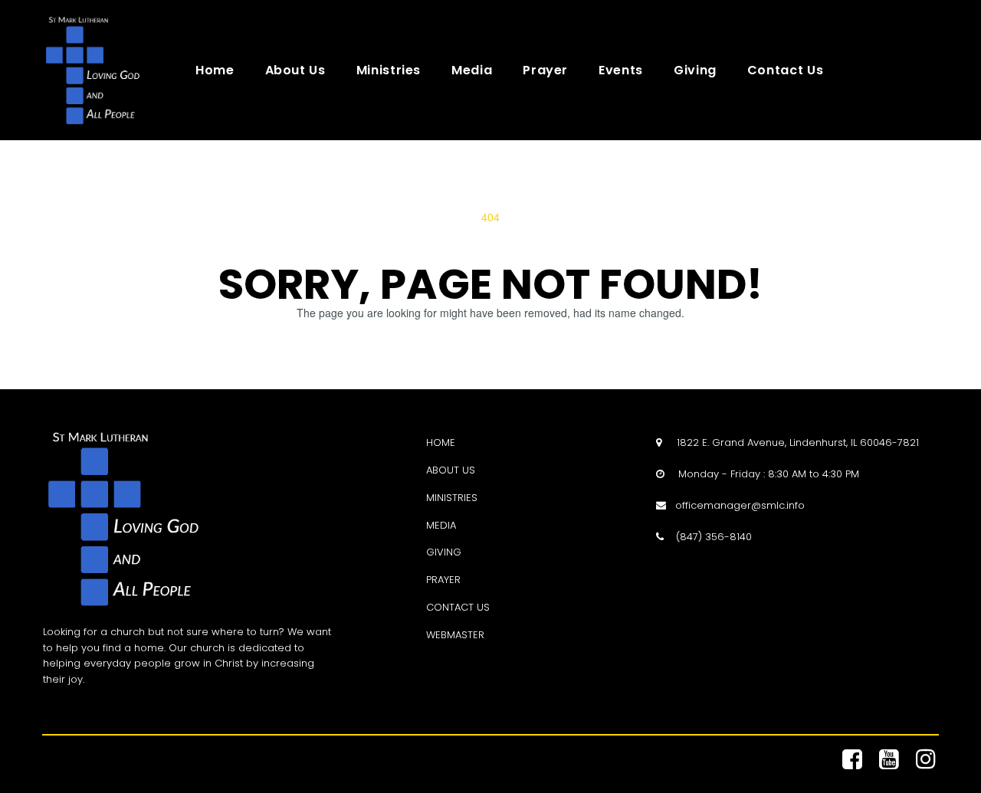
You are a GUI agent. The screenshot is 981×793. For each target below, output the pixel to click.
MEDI (438, 525)
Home (215, 70)
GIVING (443, 552)
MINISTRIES (451, 497)
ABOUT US (450, 470)
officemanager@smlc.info (740, 505)
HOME (440, 442)
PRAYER (443, 579)
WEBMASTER (455, 635)
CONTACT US (458, 607)
